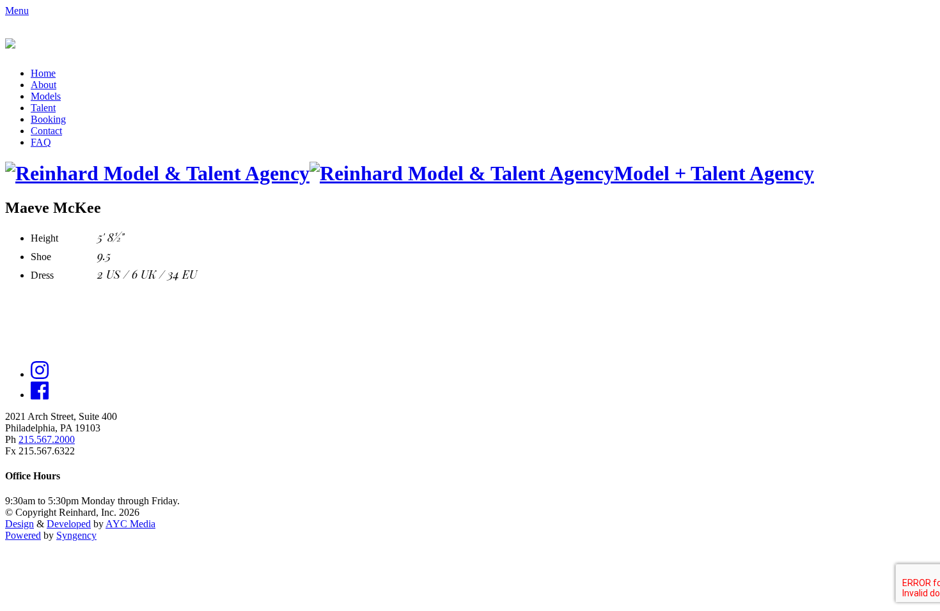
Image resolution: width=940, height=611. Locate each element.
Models (46, 96)
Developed (69, 523)
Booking (48, 119)
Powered (23, 535)
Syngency (76, 535)
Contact (46, 130)
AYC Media (130, 523)
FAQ (41, 142)
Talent (43, 107)
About (43, 84)
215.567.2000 (47, 439)
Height (44, 238)
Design (19, 523)
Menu (17, 10)
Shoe (41, 256)
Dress (42, 275)
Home (43, 73)
